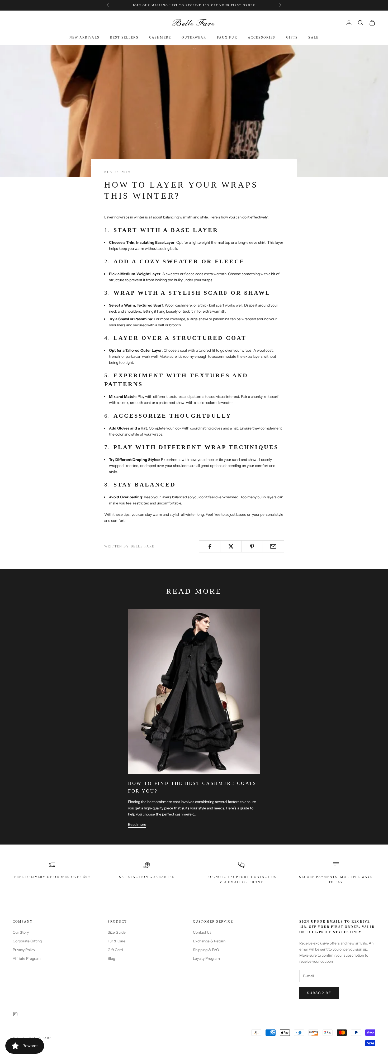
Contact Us (202, 932)
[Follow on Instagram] (15, 1014)
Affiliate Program (27, 958)
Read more (137, 824)
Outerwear (194, 38)
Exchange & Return (209, 941)
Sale (313, 38)
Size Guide (117, 932)
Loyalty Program (206, 958)
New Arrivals (84, 38)
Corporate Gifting (27, 941)
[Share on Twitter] (230, 546)
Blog (111, 958)
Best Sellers (124, 38)
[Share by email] (273, 546)
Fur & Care (116, 941)
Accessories (262, 38)
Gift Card (115, 949)
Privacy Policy (24, 949)
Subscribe (319, 993)
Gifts (292, 38)
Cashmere (160, 38)
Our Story (21, 932)
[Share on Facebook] (209, 546)
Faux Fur (227, 38)
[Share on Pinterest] (252, 546)
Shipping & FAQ (206, 949)
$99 (225, 5)
